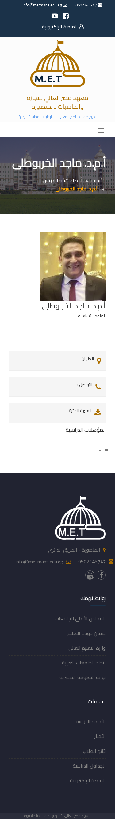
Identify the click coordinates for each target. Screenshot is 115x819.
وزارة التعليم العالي (87, 647)
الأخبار (100, 736)
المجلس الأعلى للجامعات (80, 618)
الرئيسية (98, 180)
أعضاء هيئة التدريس (62, 180)
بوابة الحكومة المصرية (82, 677)
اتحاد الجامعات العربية (84, 662)
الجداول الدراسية (89, 765)
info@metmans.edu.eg (43, 5)
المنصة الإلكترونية (60, 26)
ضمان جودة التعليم (86, 633)
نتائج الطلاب (94, 751)
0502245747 (86, 5)
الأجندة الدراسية (90, 721)
